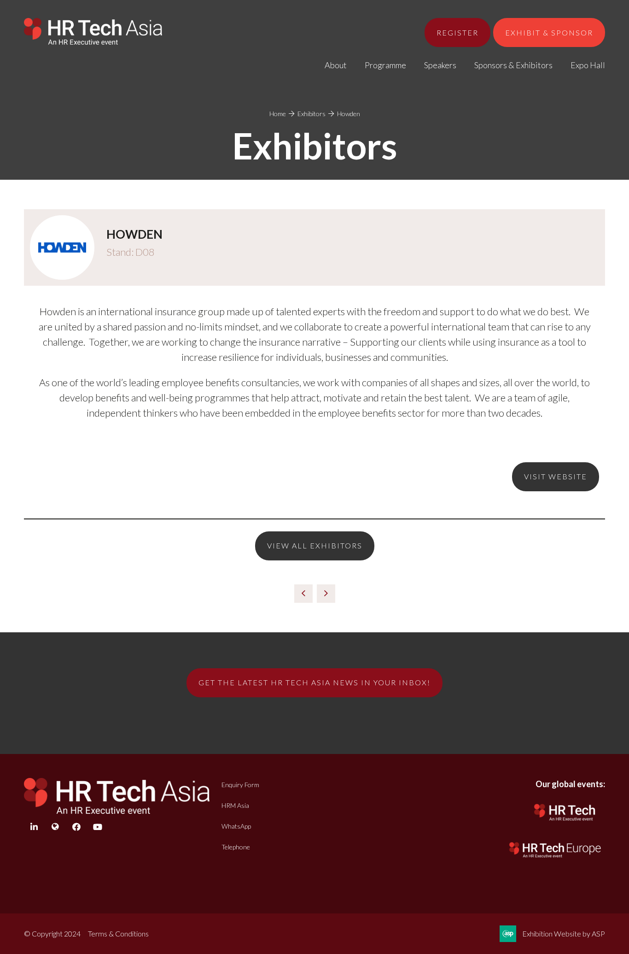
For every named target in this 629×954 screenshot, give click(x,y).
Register (457, 32)
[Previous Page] (303, 593)
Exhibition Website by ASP (563, 933)
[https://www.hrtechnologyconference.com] (565, 823)
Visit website (555, 476)
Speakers (440, 65)
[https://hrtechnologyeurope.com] (555, 859)
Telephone (235, 847)
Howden (348, 114)
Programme (385, 65)
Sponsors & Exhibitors (513, 65)
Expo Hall (588, 65)
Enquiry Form (240, 785)
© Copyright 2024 (52, 933)
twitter (55, 827)
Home (277, 114)
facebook (76, 827)
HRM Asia (235, 805)
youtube (97, 827)
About (336, 65)
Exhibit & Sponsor (549, 32)
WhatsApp (236, 826)
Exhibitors (311, 114)
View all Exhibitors (314, 545)
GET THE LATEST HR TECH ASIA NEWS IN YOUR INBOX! (314, 682)
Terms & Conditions (118, 933)
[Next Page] (326, 593)
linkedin (34, 827)
